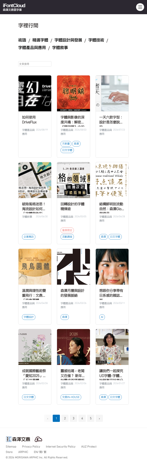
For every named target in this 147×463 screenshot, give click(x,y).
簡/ (41, 452)
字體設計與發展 (68, 40)
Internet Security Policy (60, 446)
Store (9, 452)
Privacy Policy (31, 446)
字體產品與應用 (32, 48)
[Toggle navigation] (140, 7)
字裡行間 (28, 25)
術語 (22, 40)
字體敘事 (60, 48)
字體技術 (96, 40)
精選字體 (40, 40)
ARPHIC (23, 452)
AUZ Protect (88, 446)
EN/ (36, 452)
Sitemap (11, 446)
